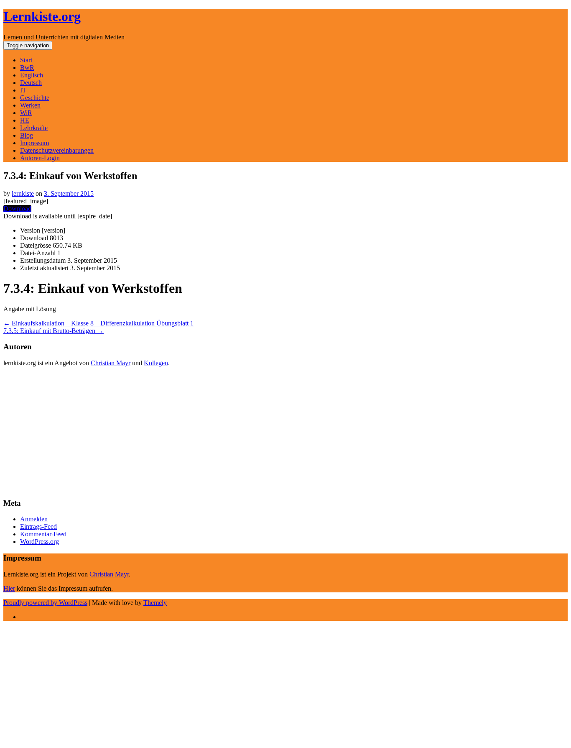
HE (24, 120)
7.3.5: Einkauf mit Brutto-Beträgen (53, 330)
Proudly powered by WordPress (45, 602)
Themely (155, 602)
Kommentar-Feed (43, 534)
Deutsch (31, 82)
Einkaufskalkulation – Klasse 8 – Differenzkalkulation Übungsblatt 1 (98, 323)
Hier (9, 588)
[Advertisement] (254, 432)
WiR (26, 112)
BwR (27, 67)
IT (23, 90)
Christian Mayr (110, 362)
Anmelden (34, 519)
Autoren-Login (40, 157)
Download (17, 208)
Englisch (31, 75)
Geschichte (34, 97)
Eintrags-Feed (38, 526)
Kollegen (156, 362)
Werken (30, 105)
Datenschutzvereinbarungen (57, 150)
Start (26, 60)
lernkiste (23, 193)
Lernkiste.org (42, 16)
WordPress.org (39, 541)
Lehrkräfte (34, 127)
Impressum (34, 142)
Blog (26, 135)
